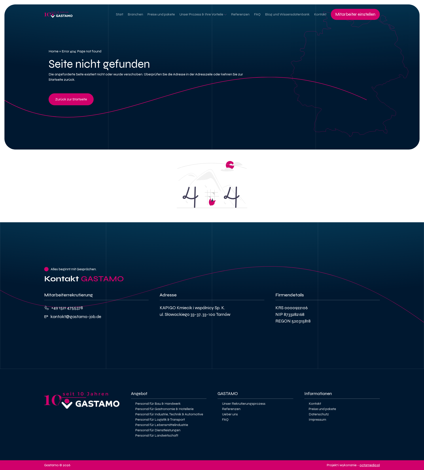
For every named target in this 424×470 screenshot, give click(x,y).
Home (54, 51)
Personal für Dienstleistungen (157, 430)
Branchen (135, 14)
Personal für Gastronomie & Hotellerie (164, 409)
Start (119, 14)
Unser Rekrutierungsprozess (243, 403)
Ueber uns (230, 414)
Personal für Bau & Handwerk (158, 403)
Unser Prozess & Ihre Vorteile (201, 14)
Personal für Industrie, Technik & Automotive (169, 414)
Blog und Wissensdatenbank (287, 14)
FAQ (257, 14)
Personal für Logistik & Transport (160, 419)
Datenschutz (319, 414)
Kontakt (320, 14)
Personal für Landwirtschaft (156, 435)
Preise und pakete (161, 14)
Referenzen (240, 14)
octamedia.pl (370, 465)
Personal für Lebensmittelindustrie (161, 425)
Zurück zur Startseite (71, 99)
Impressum (317, 419)
